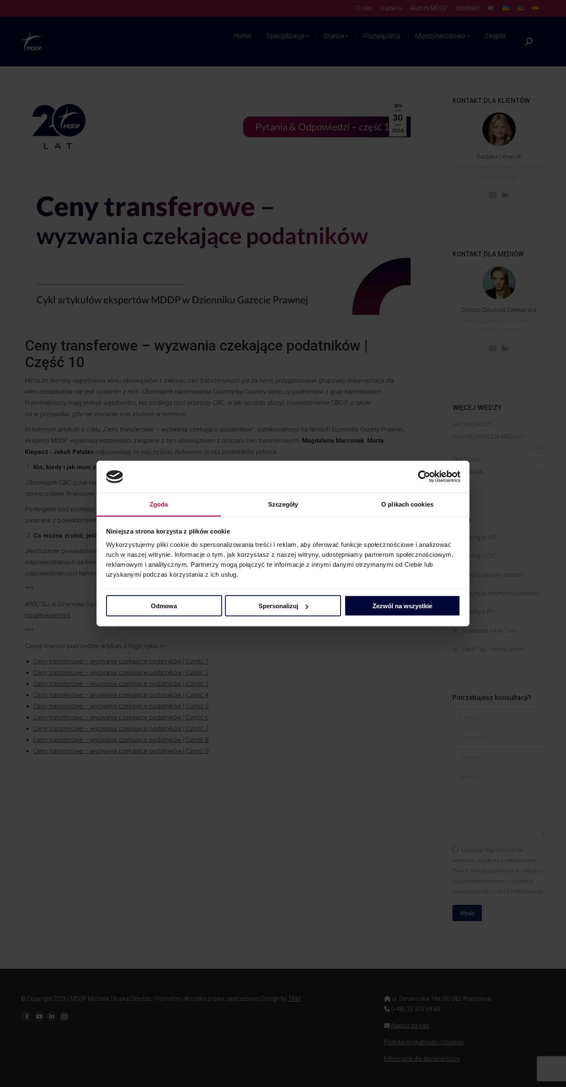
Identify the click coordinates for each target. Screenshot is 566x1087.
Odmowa (164, 605)
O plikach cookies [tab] (407, 503)
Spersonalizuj (278, 605)
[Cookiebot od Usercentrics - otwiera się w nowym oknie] (424, 476)
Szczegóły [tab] (283, 503)
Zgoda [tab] (159, 503)
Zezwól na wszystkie (402, 605)
